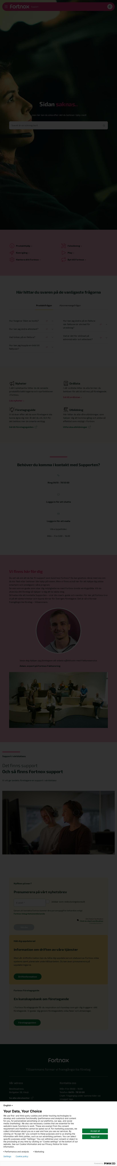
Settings (7, 1156)
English (7, 1105)
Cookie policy (22, 1156)
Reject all (95, 1137)
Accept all (95, 1131)
